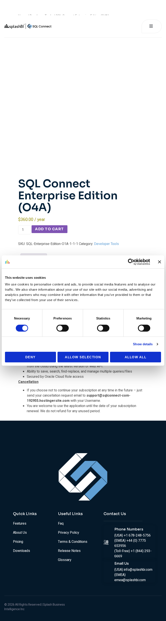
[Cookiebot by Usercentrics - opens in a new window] (131, 261)
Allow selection (83, 357)
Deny (30, 357)
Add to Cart (49, 229)
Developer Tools (106, 243)
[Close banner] (159, 261)
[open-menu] (152, 26)
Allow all (136, 357)
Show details (143, 344)
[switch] (62, 328)
